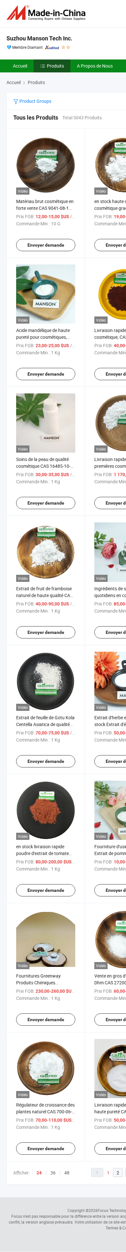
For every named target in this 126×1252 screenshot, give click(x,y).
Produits (55, 66)
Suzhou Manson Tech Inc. (39, 38)
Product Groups (34, 101)
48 (66, 1173)
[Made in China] (47, 12)
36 (53, 1173)
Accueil (20, 66)
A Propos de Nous (95, 66)
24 (39, 1172)
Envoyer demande (45, 245)
